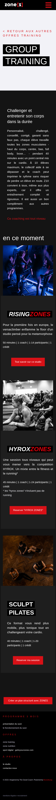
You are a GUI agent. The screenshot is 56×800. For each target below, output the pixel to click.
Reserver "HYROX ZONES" (28, 510)
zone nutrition (9, 746)
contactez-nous (10, 768)
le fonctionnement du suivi (15, 728)
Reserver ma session (28, 660)
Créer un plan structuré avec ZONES (28, 700)
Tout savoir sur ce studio (28, 361)
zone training (9, 742)
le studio (6, 764)
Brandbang (48, 780)
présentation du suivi (12, 724)
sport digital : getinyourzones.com (18, 750)
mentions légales (9, 796)
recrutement (22, 796)
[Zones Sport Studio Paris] (14, 5)
